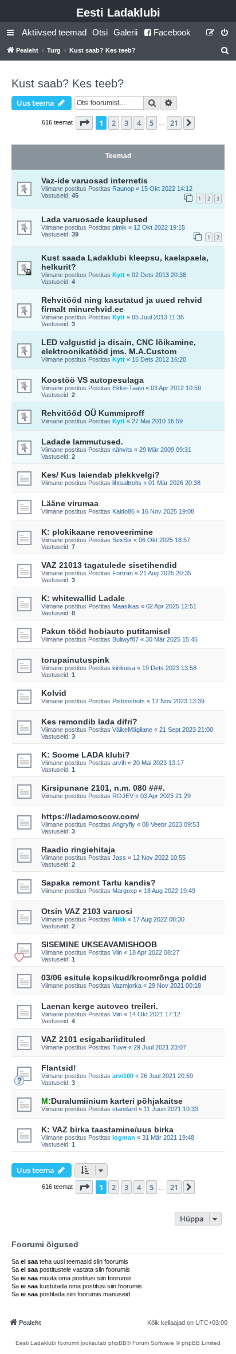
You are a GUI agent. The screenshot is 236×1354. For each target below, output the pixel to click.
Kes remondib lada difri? (89, 721)
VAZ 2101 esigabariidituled (93, 1039)
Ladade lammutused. (82, 441)
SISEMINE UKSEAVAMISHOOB (99, 944)
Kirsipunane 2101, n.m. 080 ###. (103, 787)
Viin (117, 952)
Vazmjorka (126, 985)
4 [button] (139, 123)
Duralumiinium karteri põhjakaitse (112, 1100)
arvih (119, 762)
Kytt (118, 274)
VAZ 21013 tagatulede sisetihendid (109, 565)
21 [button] (174, 123)
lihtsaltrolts (126, 482)
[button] (84, 123)
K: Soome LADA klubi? (85, 754)
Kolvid (53, 693)
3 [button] (126, 123)
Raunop (123, 188)
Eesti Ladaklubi (118, 12)
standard (124, 1108)
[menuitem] (54, 32)
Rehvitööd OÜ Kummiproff (92, 413)
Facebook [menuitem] (172, 32)
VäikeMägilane (132, 729)
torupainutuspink (75, 659)
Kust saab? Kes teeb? (67, 83)
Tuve (119, 1047)
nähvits (122, 449)
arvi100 (122, 1075)
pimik (119, 227)
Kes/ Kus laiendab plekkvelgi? (100, 474)
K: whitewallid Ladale (83, 598)
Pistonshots (128, 701)
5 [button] (152, 123)
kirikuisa (123, 667)
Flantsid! (58, 1067)
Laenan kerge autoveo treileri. (99, 1006)
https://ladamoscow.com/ (90, 816)
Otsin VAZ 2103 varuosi (86, 911)
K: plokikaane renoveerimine (97, 531)
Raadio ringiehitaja (78, 849)
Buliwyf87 (125, 639)
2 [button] (114, 123)
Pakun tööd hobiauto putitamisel (105, 631)
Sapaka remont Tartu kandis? (98, 882)
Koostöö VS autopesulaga (92, 379)
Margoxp (124, 890)
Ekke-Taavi (128, 387)
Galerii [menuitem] (125, 32)
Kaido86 (123, 511)
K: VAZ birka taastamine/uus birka (107, 1129)
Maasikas (125, 606)
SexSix (122, 539)
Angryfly (123, 824)
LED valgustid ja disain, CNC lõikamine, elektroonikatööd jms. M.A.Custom (118, 347)
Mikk (119, 919)
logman (123, 1137)
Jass (119, 857)
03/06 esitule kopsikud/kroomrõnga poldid (124, 977)
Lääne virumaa (70, 503)
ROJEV (122, 795)
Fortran (122, 573)
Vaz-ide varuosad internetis (94, 180)
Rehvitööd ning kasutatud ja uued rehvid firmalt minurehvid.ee (121, 304)
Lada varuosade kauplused (94, 219)
